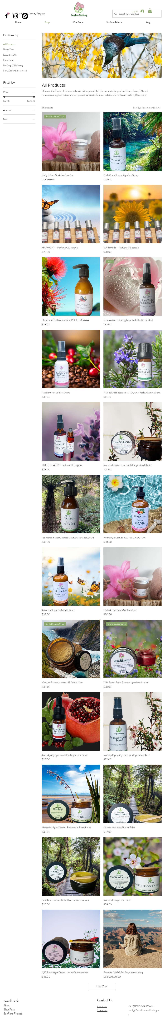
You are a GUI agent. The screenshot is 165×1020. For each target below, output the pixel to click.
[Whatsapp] (25, 16)
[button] (150, 10)
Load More (101, 986)
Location (102, 1010)
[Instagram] (16, 16)
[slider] (4, 97)
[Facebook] (6, 16)
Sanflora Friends (13, 1013)
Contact (102, 1006)
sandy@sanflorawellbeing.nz (143, 1012)
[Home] (79, 9)
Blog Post (9, 1009)
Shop (7, 1005)
